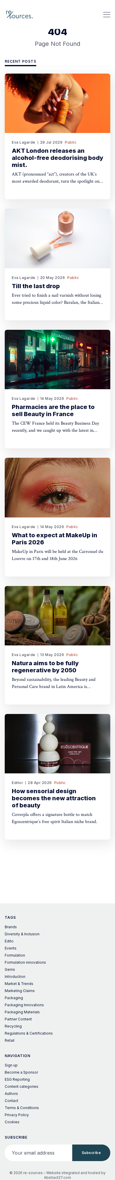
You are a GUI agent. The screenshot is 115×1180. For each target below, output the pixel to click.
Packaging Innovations (24, 1005)
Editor (17, 782)
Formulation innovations (25, 962)
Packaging (14, 998)
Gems (10, 969)
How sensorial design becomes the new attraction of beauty (54, 798)
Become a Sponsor (21, 1072)
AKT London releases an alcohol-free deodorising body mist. (57, 157)
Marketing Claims (20, 991)
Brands (11, 927)
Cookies (12, 1122)
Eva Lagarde (23, 142)
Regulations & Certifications (29, 1033)
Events (11, 948)
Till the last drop (36, 286)
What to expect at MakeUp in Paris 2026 (54, 539)
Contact (11, 1100)
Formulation (15, 955)
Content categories (21, 1086)
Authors (11, 1093)
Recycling (13, 1026)
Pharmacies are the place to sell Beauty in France (53, 410)
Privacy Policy (17, 1115)
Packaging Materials (22, 1012)
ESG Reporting (17, 1079)
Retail (9, 1040)
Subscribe (91, 1152)
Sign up (11, 1065)
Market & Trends (19, 983)
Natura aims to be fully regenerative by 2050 (45, 667)
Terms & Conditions (22, 1108)
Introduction (15, 976)
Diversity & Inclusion (22, 934)
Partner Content (18, 1019)
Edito (9, 941)
